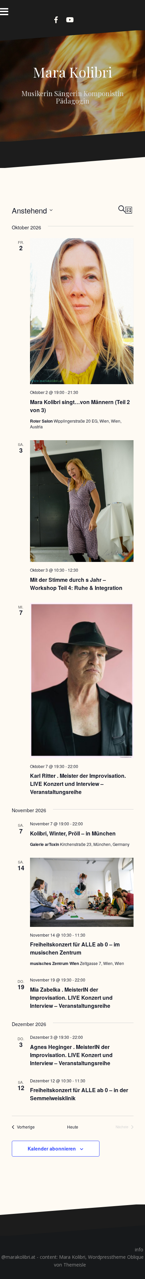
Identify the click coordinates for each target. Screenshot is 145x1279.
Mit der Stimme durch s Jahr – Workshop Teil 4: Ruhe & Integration (76, 584)
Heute (72, 1127)
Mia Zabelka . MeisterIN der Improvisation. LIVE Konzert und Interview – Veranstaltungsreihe (71, 998)
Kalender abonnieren (52, 1148)
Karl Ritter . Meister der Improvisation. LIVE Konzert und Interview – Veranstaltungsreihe (78, 784)
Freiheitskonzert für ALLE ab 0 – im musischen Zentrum (75, 948)
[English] (82, 19)
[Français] (90, 19)
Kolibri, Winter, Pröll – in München (73, 833)
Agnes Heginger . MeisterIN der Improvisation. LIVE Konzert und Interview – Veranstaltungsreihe (71, 1055)
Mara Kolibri (72, 71)
